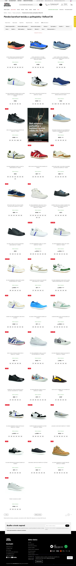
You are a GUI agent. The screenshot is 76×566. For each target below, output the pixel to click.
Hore (7, 514)
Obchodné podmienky (32, 545)
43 (12, 67)
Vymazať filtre (37, 32)
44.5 (64, 103)
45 (17, 67)
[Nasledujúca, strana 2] (69, 515)
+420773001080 (10, 557)
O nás (6, 0)
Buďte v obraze (6, 557)
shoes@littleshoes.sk (10, 553)
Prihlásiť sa (67, 526)
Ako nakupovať (12, 0)
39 (60, 140)
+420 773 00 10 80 (9, 555)
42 (10, 67)
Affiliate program (31, 552)
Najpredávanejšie (29, 22)
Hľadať (40, 5)
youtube (14, 557)
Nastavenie (39, 561)
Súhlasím (70, 557)
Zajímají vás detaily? (51, 558)
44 (15, 67)
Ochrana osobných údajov (33, 554)
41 (7, 67)
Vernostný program (28, 0)
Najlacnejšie (15, 22)
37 (30, 215)
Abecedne (37, 22)
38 (58, 140)
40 (63, 140)
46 (20, 67)
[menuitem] (6, 9)
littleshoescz (8, 557)
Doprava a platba (31, 547)
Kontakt (20, 0)
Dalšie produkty (38, 514)
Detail (14, 54)
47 (22, 67)
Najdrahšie (21, 22)
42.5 (55, 103)
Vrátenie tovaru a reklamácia (33, 549)
